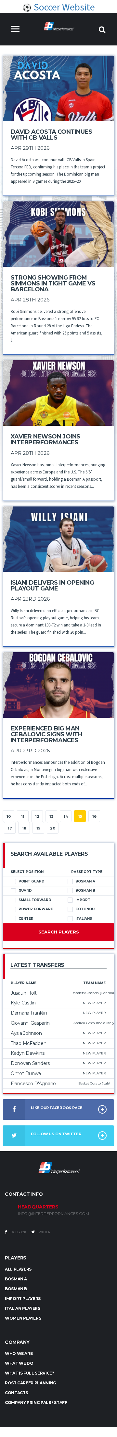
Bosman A (85, 881)
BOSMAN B (16, 1288)
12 (37, 816)
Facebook (17, 1232)
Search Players (58, 931)
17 (10, 828)
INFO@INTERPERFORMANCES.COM (53, 1213)
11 (22, 816)
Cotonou (85, 909)
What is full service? (29, 1373)
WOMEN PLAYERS (23, 1318)
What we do (19, 1363)
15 (80, 816)
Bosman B (85, 890)
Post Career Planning (30, 1382)
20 (52, 828)
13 (51, 816)
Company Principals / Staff (36, 1402)
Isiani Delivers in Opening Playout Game (52, 585)
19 (38, 828)
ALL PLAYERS (18, 1269)
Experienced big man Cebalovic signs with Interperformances (46, 734)
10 (8, 816)
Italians (83, 918)
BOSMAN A (16, 1278)
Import (82, 900)
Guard (25, 890)
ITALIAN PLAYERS (22, 1308)
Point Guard (32, 881)
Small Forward (35, 900)
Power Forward (36, 909)
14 (66, 816)
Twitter (43, 1232)
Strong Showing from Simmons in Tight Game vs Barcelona (53, 283)
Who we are (18, 1353)
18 (24, 828)
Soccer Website (63, 7)
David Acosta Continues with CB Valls (51, 134)
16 (94, 816)
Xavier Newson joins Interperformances (45, 439)
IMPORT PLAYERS (23, 1298)
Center (26, 918)
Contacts (16, 1392)
